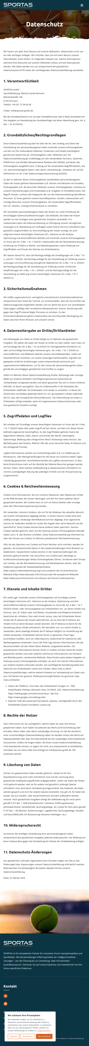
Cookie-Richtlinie (43, 1030)
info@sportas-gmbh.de (22, 110)
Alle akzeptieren (44, 1036)
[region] (30, 1026)
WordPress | (56, 1038)
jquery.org (45, 704)
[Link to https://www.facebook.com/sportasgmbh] (5, 1004)
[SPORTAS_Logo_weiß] (18, 3)
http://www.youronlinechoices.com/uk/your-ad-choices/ (31, 578)
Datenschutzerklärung (76, 1038)
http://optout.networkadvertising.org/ (22, 570)
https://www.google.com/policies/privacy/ (28, 693)
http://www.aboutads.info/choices (30, 574)
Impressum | (64, 1038)
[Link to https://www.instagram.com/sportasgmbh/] (5, 996)
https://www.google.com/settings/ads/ (27, 697)
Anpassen (13, 1036)
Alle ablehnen (27, 1036)
